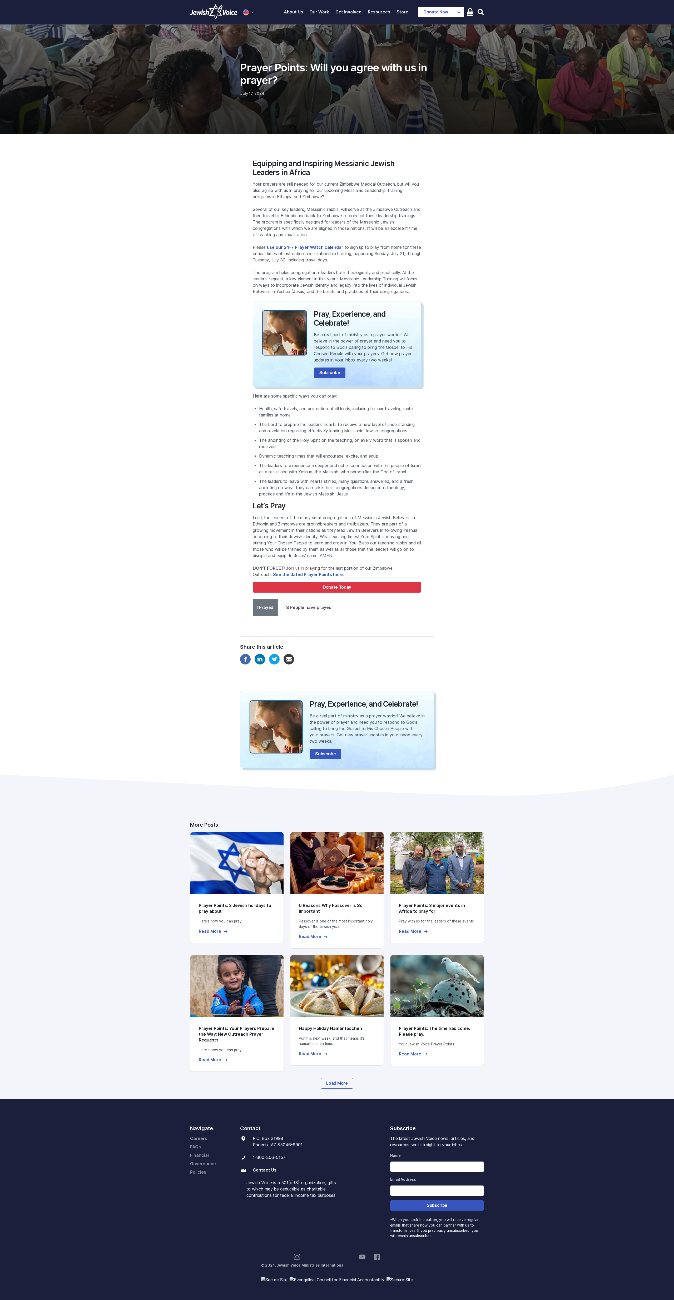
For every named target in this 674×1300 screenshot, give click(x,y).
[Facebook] (245, 658)
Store (402, 11)
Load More (337, 1083)
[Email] (289, 658)
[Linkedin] (260, 658)
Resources (379, 11)
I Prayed (265, 607)
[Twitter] (274, 658)
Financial (199, 1155)
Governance (203, 1163)
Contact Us (264, 1170)
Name (395, 1155)
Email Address (403, 1179)
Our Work (319, 11)
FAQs (195, 1146)
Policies (198, 1172)
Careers (198, 1138)
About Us (293, 11)
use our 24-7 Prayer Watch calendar (305, 247)
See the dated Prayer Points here (308, 574)
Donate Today (337, 587)
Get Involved (348, 11)
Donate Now (435, 11)
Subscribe (329, 372)
